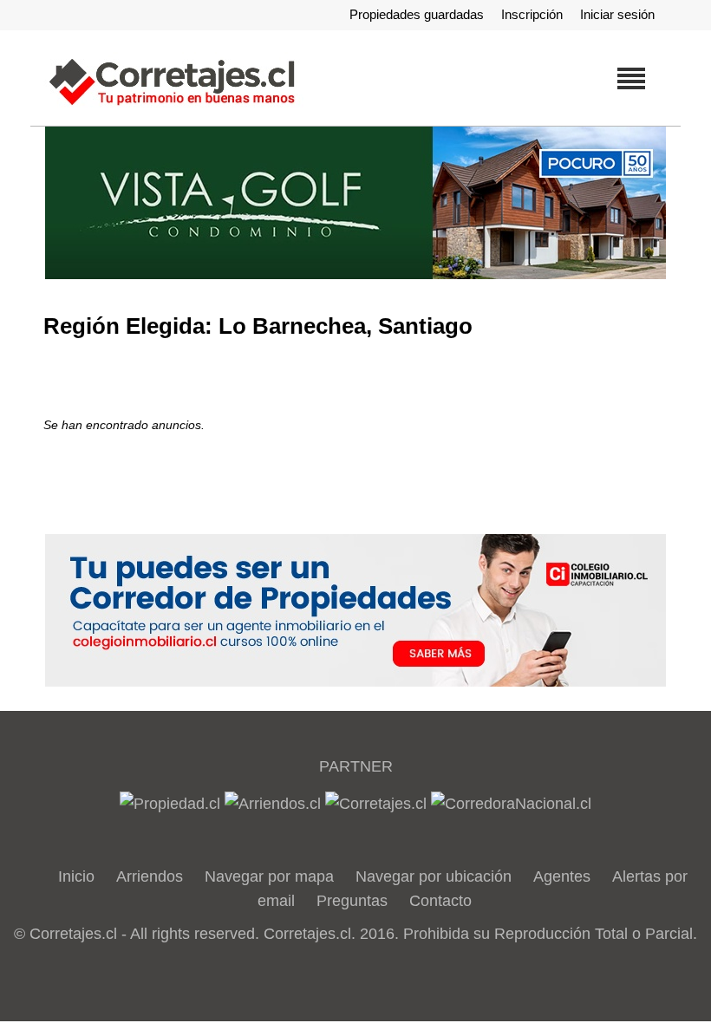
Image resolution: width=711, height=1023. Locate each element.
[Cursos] (355, 203)
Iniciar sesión (617, 14)
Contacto (440, 900)
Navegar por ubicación (434, 876)
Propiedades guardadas (416, 14)
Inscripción (532, 14)
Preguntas (352, 900)
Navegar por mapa (269, 876)
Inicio (76, 876)
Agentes (561, 876)
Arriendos (149, 876)
